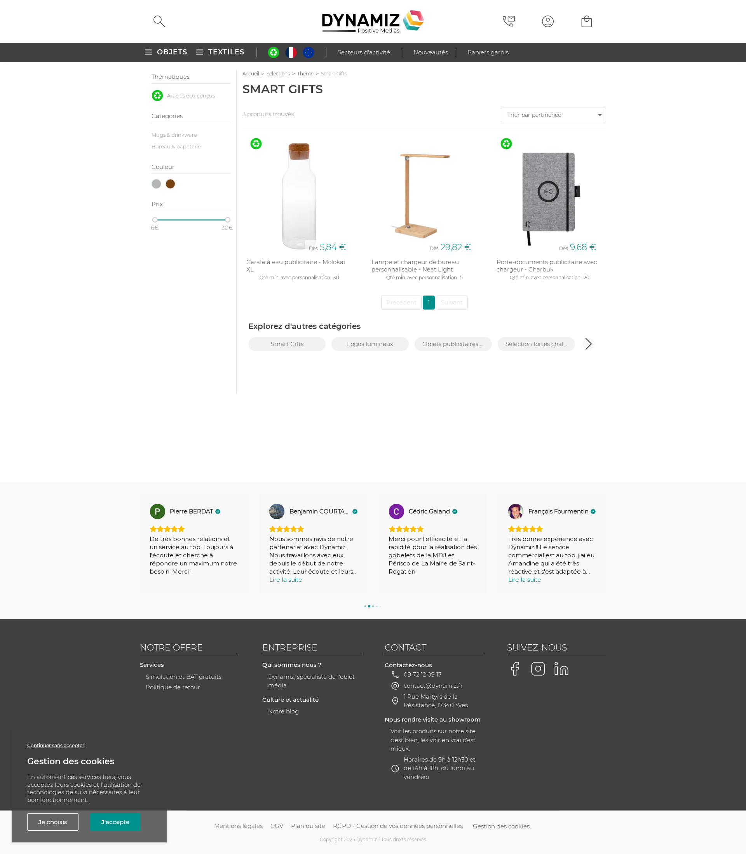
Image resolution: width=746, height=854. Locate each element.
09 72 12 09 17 (423, 674)
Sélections (278, 74)
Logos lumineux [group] (370, 344)
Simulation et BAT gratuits (183, 676)
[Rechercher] (159, 21)
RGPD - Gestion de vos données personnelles (398, 826)
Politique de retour (173, 687)
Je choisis (52, 822)
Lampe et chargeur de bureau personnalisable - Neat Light (415, 265)
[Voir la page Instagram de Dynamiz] (538, 669)
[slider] (155, 220)
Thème (305, 74)
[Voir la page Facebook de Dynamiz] (515, 669)
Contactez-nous (408, 665)
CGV (276, 826)
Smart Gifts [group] (287, 344)
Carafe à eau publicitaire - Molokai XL (295, 265)
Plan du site (308, 826)
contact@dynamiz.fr (433, 685)
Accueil (250, 74)
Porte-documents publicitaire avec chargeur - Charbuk (547, 265)
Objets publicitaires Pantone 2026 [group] (457, 344)
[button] (588, 344)
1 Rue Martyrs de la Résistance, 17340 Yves (436, 701)
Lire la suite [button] (285, 579)
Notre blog (283, 711)
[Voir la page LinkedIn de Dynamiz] (561, 669)
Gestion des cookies (501, 826)
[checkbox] (191, 95)
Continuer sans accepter (55, 745)
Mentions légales (238, 826)
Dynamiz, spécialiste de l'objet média (311, 681)
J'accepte (115, 822)
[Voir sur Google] (157, 511)
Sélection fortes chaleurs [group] (540, 344)
